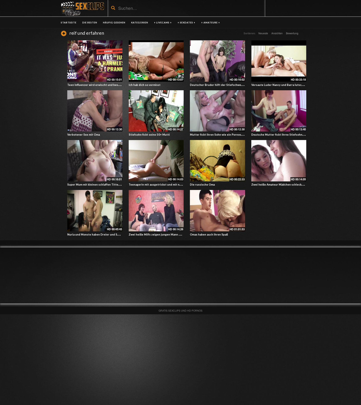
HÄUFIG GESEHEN (114, 22)
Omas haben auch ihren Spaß (209, 234)
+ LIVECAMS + (163, 22)
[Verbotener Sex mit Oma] (94, 111)
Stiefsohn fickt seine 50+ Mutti (149, 134)
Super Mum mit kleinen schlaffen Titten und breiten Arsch (106, 184)
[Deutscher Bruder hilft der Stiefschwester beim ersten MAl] (217, 61)
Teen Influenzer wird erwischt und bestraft (95, 85)
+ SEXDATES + (186, 22)
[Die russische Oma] (217, 160)
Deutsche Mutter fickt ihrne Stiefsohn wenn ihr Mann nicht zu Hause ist (299, 134)
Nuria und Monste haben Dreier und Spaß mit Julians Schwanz (108, 234)
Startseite (68, 22)
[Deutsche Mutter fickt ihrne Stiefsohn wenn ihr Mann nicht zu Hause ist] (278, 111)
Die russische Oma (202, 184)
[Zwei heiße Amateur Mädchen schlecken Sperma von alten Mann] (278, 160)
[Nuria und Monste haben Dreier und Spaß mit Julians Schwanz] (94, 210)
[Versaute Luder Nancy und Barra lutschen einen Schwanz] (278, 61)
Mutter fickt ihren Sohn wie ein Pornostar (217, 134)
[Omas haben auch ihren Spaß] (217, 210)
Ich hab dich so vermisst (144, 85)
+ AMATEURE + (210, 22)
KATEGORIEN (139, 22)
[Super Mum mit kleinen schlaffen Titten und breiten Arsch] (94, 160)
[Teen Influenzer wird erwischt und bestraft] (94, 61)
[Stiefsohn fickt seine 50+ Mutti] (156, 111)
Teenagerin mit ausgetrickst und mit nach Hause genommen (168, 184)
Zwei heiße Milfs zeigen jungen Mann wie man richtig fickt (167, 234)
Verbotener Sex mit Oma (83, 134)
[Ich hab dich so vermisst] (156, 61)
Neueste (263, 33)
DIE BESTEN (89, 22)
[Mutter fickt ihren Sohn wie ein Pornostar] (217, 111)
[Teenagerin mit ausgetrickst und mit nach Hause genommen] (156, 160)
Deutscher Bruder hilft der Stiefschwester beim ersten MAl (229, 85)
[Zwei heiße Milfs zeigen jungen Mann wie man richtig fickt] (156, 210)
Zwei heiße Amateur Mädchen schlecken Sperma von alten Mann (293, 184)
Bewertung (292, 33)
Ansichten (277, 33)
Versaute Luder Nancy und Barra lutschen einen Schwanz (289, 85)
